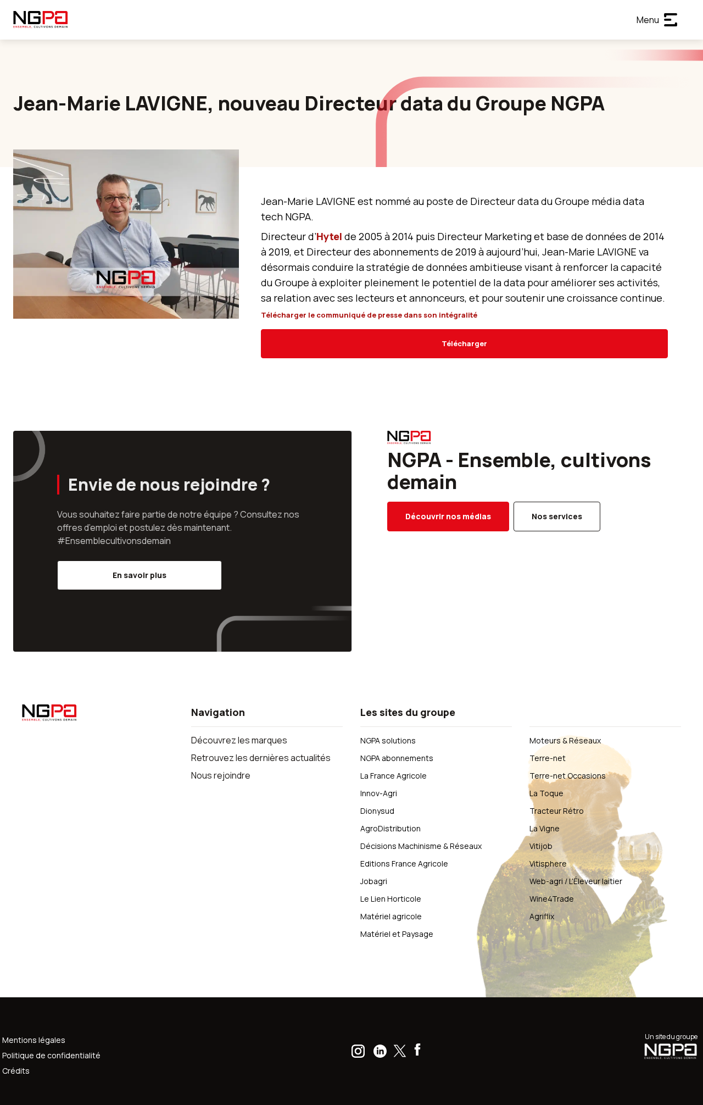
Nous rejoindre (220, 775)
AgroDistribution (390, 828)
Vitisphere (548, 863)
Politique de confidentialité (51, 1055)
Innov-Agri (378, 793)
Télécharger (464, 343)
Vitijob (541, 846)
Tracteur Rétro (556, 811)
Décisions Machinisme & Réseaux (421, 846)
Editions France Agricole (404, 863)
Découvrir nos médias (448, 516)
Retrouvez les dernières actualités (261, 758)
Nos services (557, 516)
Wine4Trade (551, 898)
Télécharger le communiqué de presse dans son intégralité (369, 315)
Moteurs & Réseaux (565, 740)
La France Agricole (393, 775)
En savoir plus (139, 575)
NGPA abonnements (396, 758)
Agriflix (541, 916)
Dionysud (377, 811)
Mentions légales (33, 1040)
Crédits (16, 1070)
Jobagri (373, 881)
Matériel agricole (391, 916)
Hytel (330, 236)
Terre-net (547, 758)
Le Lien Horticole (390, 898)
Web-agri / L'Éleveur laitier (575, 881)
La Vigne (544, 828)
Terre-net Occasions (567, 775)
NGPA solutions (388, 740)
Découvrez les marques (239, 740)
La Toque (546, 793)
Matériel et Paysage (396, 934)
